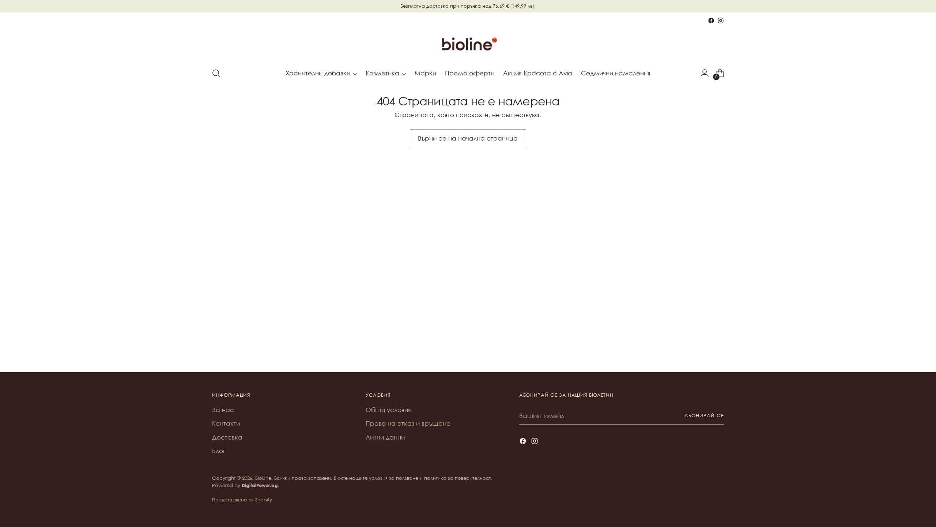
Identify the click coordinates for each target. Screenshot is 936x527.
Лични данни (385, 437)
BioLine (263, 478)
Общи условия (388, 410)
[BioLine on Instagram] (720, 20)
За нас (223, 410)
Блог (218, 451)
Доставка (227, 437)
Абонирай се (704, 415)
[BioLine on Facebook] (711, 20)
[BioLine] (468, 43)
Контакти (226, 423)
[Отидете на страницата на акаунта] (704, 73)
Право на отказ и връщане (408, 423)
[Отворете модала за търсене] (216, 73)
